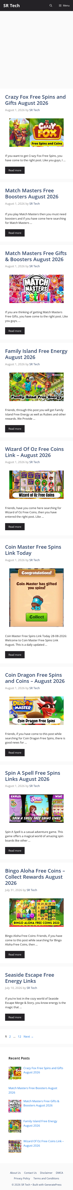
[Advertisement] (36, 50)
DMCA (59, 1172)
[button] (51, 5)
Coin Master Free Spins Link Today (33, 549)
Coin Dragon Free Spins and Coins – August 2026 (35, 677)
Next (29, 1036)
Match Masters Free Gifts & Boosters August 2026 (36, 256)
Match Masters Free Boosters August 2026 (31, 193)
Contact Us (30, 1172)
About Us (15, 1172)
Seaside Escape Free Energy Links (29, 977)
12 (20, 1036)
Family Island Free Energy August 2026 (36, 353)
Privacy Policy (22, 1178)
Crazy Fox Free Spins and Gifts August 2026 (35, 99)
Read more (14, 170)
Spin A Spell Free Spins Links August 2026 (32, 775)
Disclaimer (46, 1172)
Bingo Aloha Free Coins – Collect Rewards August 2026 (35, 876)
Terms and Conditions (46, 1178)
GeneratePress (52, 1184)
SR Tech (11, 5)
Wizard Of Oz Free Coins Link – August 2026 (34, 452)
